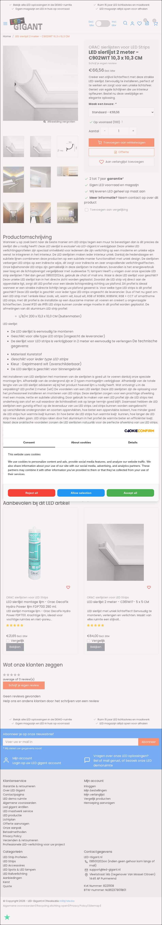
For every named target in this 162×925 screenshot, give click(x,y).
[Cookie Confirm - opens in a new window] (139, 430)
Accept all (130, 492)
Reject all (31, 492)
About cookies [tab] (81, 442)
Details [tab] (133, 442)
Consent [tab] (29, 442)
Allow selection (81, 492)
